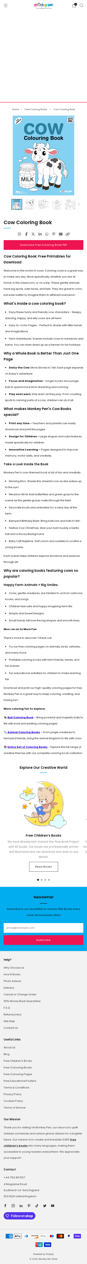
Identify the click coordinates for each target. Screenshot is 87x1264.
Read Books (43, 866)
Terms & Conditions (16, 1087)
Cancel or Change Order (20, 994)
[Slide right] (78, 204)
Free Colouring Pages (18, 1074)
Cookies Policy (13, 1101)
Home (15, 109)
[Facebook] (26, 234)
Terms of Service (15, 1108)
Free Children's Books (18, 1061)
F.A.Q (7, 1008)
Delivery (9, 988)
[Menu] (6, 5)
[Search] (81, 5)
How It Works (12, 974)
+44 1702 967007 (14, 1177)
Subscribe (43, 940)
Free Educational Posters (20, 1081)
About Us (9, 1047)
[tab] (38, 880)
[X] (33, 234)
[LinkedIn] (40, 234)
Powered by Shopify (43, 1254)
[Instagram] (19, 234)
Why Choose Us (14, 968)
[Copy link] (67, 234)
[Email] (60, 234)
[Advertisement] (43, 56)
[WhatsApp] (47, 234)
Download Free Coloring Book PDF (43, 245)
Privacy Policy (12, 1094)
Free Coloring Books (36, 109)
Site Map (9, 1021)
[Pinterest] (54, 234)
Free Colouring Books (18, 1067)
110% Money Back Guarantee (22, 1001)
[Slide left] (8, 204)
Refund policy (12, 1014)
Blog (7, 1054)
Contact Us (11, 1028)
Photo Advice (12, 981)
